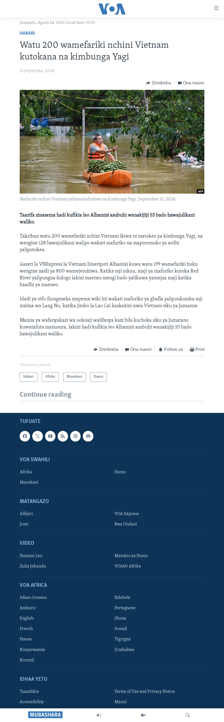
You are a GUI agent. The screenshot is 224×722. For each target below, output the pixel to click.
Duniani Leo (31, 556)
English (27, 618)
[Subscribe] (88, 436)
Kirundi (27, 660)
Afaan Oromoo (33, 598)
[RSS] (63, 436)
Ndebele (122, 598)
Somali (120, 629)
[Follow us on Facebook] (25, 436)
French (26, 629)
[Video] (143, 715)
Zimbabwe (124, 649)
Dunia (120, 472)
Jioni (24, 524)
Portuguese (124, 608)
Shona (120, 618)
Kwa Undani (125, 524)
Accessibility (32, 702)
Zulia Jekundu (33, 566)
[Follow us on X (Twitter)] (37, 436)
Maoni (120, 702)
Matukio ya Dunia (131, 556)
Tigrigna (122, 639)
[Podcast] (75, 436)
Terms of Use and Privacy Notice (144, 692)
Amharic (28, 608)
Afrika (26, 472)
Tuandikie (29, 692)
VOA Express (126, 514)
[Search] (187, 715)
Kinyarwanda (32, 649)
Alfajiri (26, 514)
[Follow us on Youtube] (50, 436)
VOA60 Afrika (127, 566)
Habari (27, 33)
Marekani (29, 482)
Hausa (26, 639)
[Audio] (99, 715)
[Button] (158, 83)
